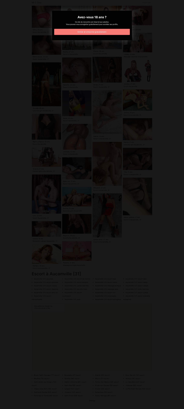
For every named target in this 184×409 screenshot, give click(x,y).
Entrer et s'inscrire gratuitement (92, 32)
